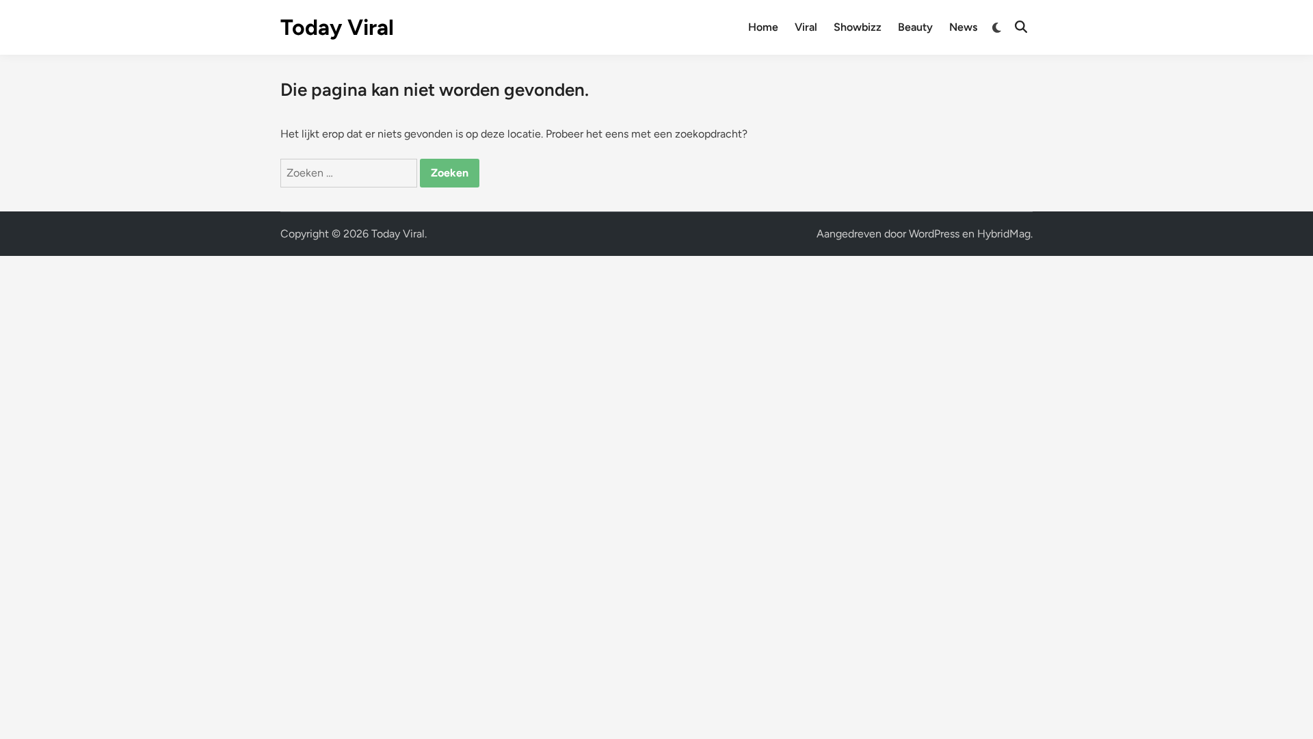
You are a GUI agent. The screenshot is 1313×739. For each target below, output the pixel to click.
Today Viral (337, 27)
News (963, 27)
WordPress (934, 233)
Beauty (915, 27)
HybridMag (1004, 233)
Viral (806, 27)
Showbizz (857, 27)
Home (763, 27)
